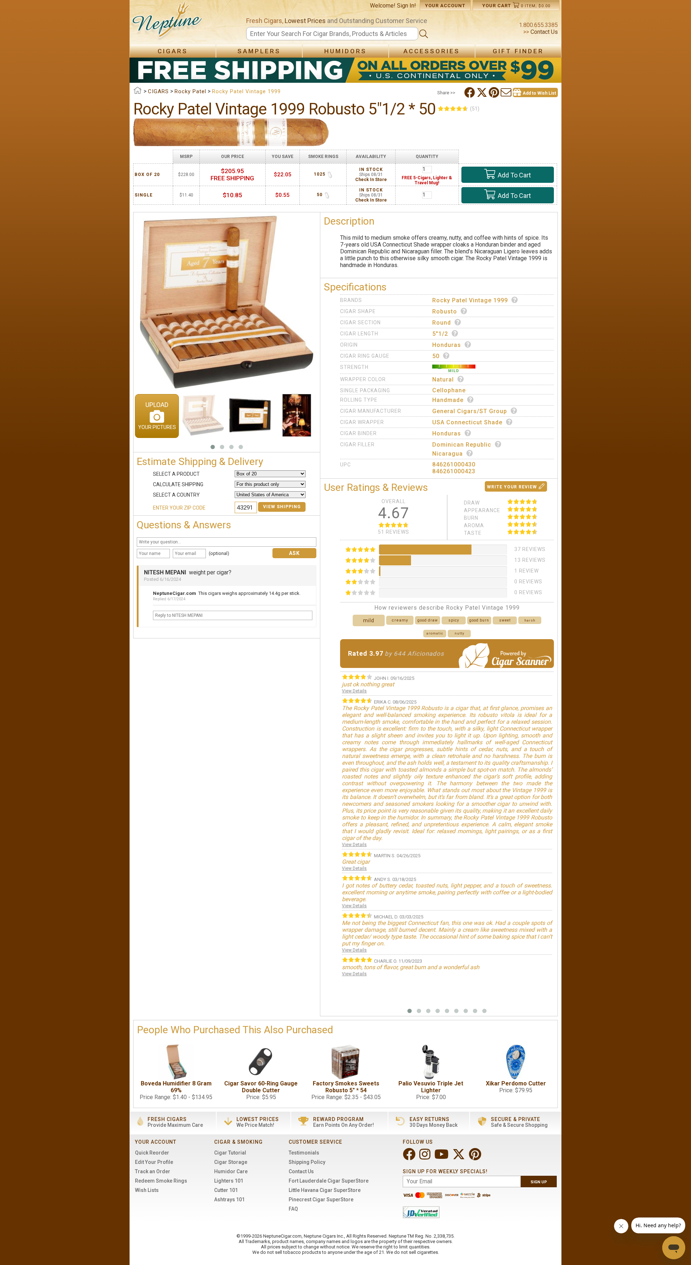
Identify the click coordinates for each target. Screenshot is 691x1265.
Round (441, 322)
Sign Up (538, 1182)
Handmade (448, 400)
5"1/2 (440, 333)
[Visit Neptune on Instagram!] (425, 1157)
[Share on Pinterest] (495, 92)
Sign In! (406, 5)
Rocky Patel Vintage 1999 (470, 300)
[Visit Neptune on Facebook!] (410, 1157)
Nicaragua (447, 453)
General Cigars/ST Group (469, 411)
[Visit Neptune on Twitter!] (459, 1157)
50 (435, 356)
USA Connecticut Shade (467, 422)
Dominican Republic (461, 444)
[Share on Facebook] (470, 92)
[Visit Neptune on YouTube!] (442, 1157)
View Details (354, 691)
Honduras (446, 345)
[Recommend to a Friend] (507, 92)
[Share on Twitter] (483, 92)
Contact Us (543, 31)
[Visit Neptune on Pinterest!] (476, 1157)
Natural (443, 379)
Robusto (444, 311)
